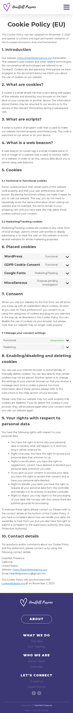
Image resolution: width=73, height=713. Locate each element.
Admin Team (36, 661)
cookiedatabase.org (13, 583)
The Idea (37, 641)
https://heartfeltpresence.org (34, 58)
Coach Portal (36, 686)
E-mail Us (36, 681)
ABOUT (37, 619)
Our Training (36, 646)
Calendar (36, 666)
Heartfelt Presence (43, 705)
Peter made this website (36, 710)
